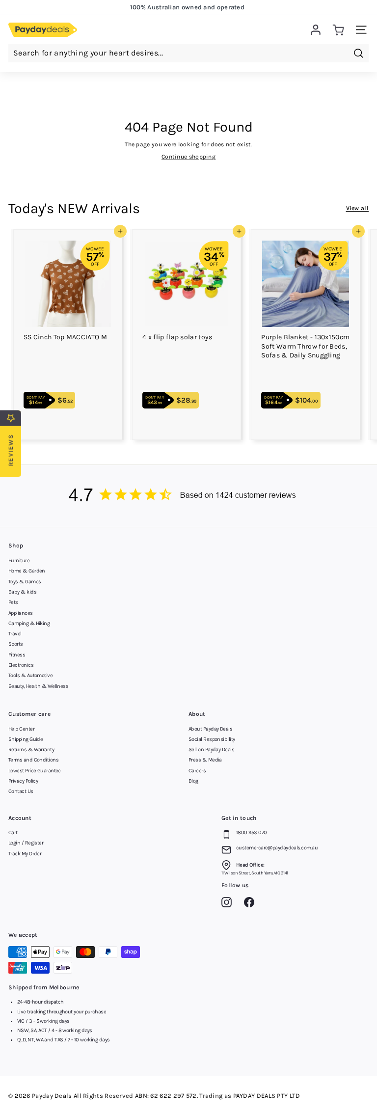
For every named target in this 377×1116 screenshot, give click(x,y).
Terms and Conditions (33, 760)
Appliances (20, 613)
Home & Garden (26, 571)
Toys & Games (24, 581)
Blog (193, 781)
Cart (13, 832)
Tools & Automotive (30, 675)
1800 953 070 (251, 832)
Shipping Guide (25, 739)
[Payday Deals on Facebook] (251, 904)
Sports (15, 644)
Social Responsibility (211, 739)
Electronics (20, 665)
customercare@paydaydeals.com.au (277, 847)
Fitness (16, 655)
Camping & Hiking (29, 623)
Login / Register (25, 843)
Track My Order (24, 853)
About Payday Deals (210, 729)
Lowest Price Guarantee (34, 770)
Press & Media (205, 760)
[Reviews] (188, 496)
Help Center (21, 729)
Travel (15, 633)
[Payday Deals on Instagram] (229, 904)
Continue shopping (188, 156)
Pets (13, 602)
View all (357, 208)
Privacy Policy (23, 781)
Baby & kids (22, 592)
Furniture (18, 560)
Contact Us (20, 791)
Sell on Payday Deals (211, 749)
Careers (197, 770)
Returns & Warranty (31, 749)
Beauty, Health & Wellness (38, 686)
